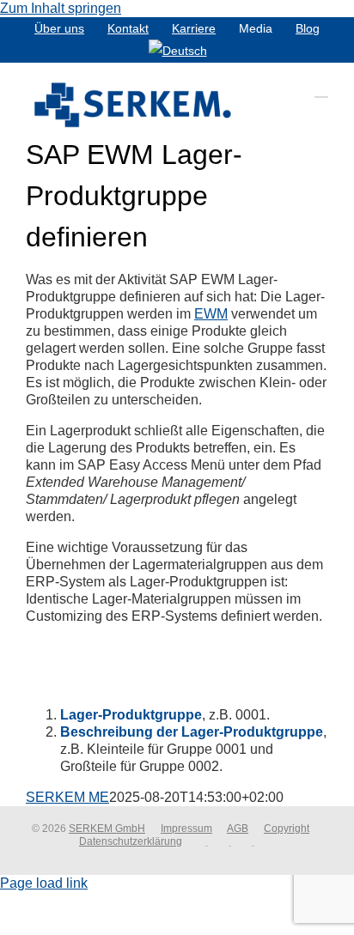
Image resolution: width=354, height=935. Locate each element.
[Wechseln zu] (177, 50)
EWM (211, 314)
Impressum (186, 829)
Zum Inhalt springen (60, 8)
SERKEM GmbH (107, 829)
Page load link (44, 883)
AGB (237, 829)
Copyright (286, 829)
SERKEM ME (67, 797)
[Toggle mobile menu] (321, 89)
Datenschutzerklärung (130, 841)
